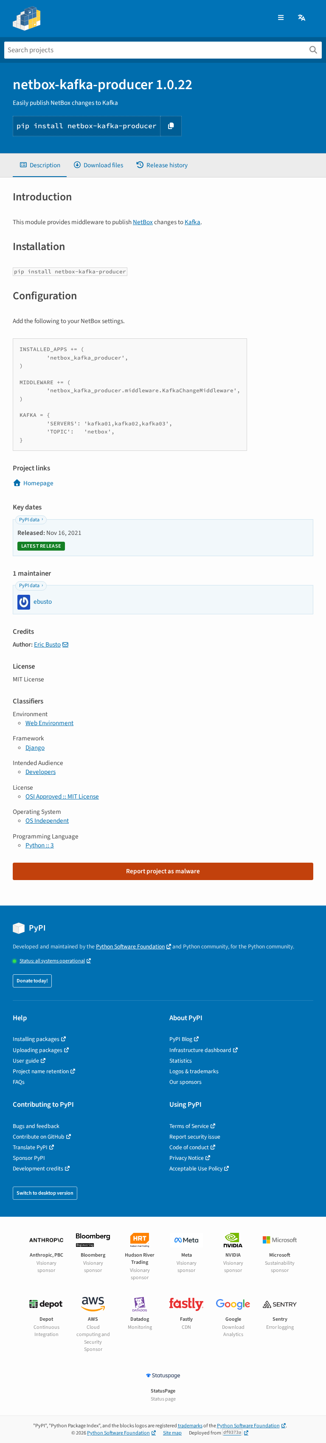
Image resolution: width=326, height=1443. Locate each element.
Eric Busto (47, 644)
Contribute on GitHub (39, 1137)
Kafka (192, 222)
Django (35, 747)
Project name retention (41, 1071)
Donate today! (32, 981)
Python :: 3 (39, 845)
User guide (26, 1061)
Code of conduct (189, 1147)
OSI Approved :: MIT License (62, 796)
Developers (40, 771)
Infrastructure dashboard (200, 1050)
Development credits (38, 1169)
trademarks (190, 1425)
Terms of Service (189, 1126)
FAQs (19, 1082)
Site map (172, 1433)
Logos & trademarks (194, 1071)
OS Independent (47, 820)
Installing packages (36, 1039)
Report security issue (194, 1137)
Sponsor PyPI (29, 1158)
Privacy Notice (186, 1158)
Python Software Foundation (130, 946)
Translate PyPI (30, 1147)
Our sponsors (185, 1082)
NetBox (143, 222)
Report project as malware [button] (163, 871)
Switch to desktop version (45, 1193)
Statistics (180, 1061)
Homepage (38, 483)
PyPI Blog (180, 1039)
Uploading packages (37, 1050)
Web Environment (49, 723)
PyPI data (29, 519)
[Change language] (302, 18)
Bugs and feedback (36, 1126)
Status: (52, 961)
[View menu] (280, 18)
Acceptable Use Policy (195, 1169)
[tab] (40, 165)
